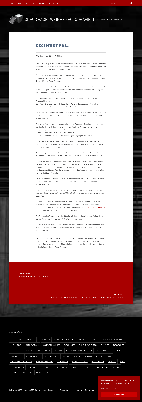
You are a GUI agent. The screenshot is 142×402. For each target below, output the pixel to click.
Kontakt (56, 3)
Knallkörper (91, 356)
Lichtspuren (62, 362)
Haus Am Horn (16, 356)
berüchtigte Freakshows (48, 238)
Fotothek (28, 350)
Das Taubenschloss (51, 345)
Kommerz (33, 3)
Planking (32, 367)
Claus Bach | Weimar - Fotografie (58, 19)
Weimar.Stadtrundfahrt (21, 372)
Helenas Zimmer (52, 356)
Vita (19, 3)
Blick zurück (16, 345)
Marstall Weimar (80, 362)
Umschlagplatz (102, 367)
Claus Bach (14, 390)
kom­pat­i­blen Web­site (96, 207)
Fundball (58, 350)
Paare (122, 362)
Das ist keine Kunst (50, 244)
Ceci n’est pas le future (77, 241)
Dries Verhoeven (61, 247)
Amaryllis (29, 339)
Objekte (112, 362)
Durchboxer (69, 345)
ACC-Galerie (15, 339)
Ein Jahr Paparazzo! (88, 345)
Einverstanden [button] (119, 394)
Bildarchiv (60, 56)
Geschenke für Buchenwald (79, 350)
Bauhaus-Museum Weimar (111, 339)
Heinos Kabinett (33, 356)
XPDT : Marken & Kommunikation (41, 390)
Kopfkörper (106, 356)
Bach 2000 (82, 339)
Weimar (116, 367)
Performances (17, 367)
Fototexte (15, 350)
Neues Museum (98, 362)
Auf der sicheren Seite (64, 339)
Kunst (25, 3)
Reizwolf (75, 367)
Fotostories (118, 345)
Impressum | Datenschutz (85, 390)
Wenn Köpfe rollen (45, 372)
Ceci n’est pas (66, 238)
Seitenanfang (64, 390)
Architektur (44, 339)
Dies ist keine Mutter (88, 244)
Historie (41, 3)
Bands (93, 339)
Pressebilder (46, 367)
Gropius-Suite (102, 350)
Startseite (12, 3)
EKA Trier (105, 345)
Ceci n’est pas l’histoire (56, 241)
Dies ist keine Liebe (68, 244)
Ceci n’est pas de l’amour (83, 238)
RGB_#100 (87, 367)
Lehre (49, 3)
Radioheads (61, 367)
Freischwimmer (43, 350)
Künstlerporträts (44, 362)
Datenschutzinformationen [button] (111, 388)
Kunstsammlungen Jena (21, 362)
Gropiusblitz (117, 350)
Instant (77, 356)
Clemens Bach (32, 345)
